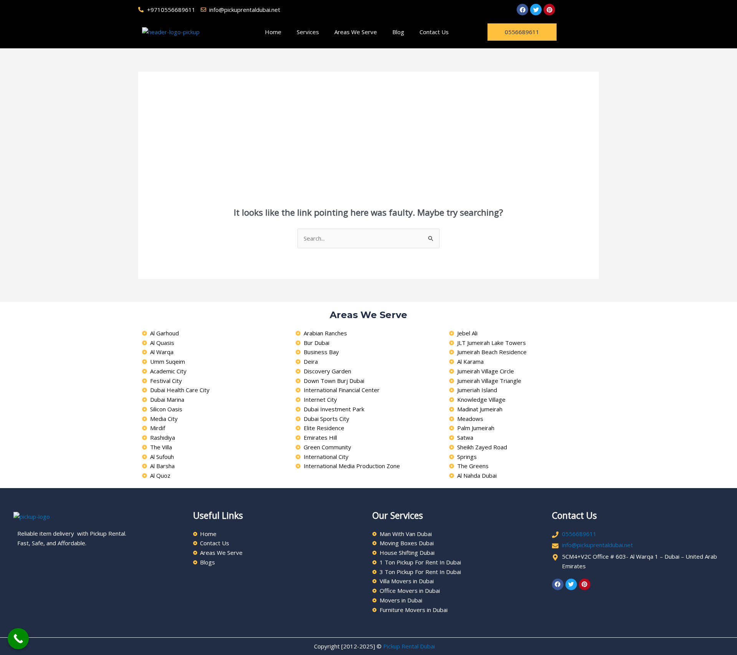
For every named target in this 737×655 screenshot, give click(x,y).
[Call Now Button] (18, 638)
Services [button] (308, 32)
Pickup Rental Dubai (409, 646)
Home (273, 32)
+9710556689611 (171, 9)
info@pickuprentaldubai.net (597, 545)
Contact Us (434, 32)
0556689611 (579, 534)
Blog (398, 32)
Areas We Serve (355, 32)
